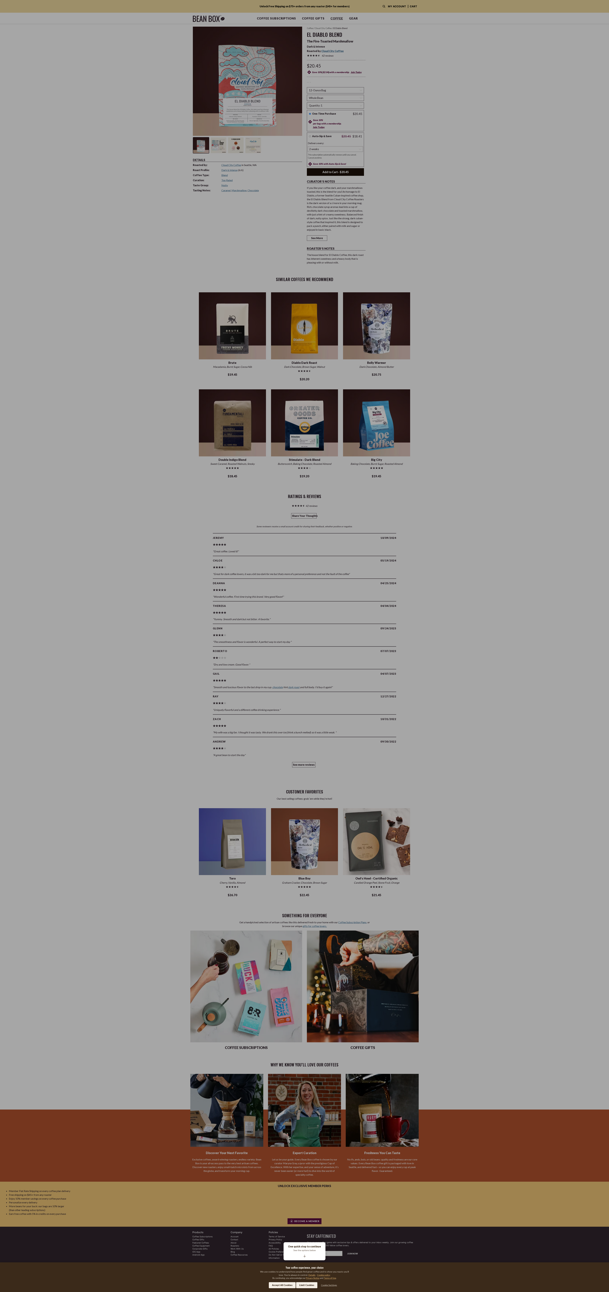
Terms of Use (330, 1278)
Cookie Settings (329, 1285)
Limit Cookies (306, 1285)
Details (311, 1275)
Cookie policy (323, 1275)
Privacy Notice (312, 1278)
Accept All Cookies (282, 1285)
